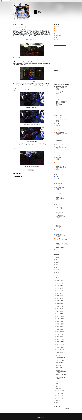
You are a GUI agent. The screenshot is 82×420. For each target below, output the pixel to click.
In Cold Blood (58, 162)
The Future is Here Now (60, 198)
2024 (57, 256)
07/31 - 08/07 (59, 313)
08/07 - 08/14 (59, 311)
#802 (56, 184)
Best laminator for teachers (60, 108)
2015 (57, 270)
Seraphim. (58, 206)
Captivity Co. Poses (60, 132)
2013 (57, 274)
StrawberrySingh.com (60, 166)
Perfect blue (58, 355)
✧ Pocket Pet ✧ (58, 158)
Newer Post (15, 207)
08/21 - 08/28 (59, 308)
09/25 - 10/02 (59, 300)
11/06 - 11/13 (59, 290)
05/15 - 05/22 (59, 331)
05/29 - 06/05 (59, 328)
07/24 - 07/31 (59, 314)
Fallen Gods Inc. (59, 123)
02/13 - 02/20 (59, 352)
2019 (57, 264)
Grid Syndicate (59, 107)
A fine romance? (59, 388)
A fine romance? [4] (60, 354)
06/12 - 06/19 (59, 324)
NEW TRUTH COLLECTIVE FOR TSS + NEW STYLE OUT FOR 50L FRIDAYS (62, 119)
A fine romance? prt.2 (60, 381)
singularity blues (58, 226)
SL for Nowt (58, 192)
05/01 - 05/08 (59, 334)
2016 (57, 269)
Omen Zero (58, 30)
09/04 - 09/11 (59, 305)
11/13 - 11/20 (59, 288)
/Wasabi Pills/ (58, 117)
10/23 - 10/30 (59, 293)
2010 (57, 400)
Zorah (57, 39)
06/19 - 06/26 (59, 323)
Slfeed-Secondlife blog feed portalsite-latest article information (61, 102)
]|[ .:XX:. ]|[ (58, 249)
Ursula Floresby (59, 35)
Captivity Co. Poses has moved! (61, 133)
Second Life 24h (59, 197)
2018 (57, 265)
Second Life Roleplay (60, 247)
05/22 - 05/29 (59, 329)
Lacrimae (57, 124)
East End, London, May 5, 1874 (61, 239)
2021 (57, 261)
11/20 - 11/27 (59, 287)
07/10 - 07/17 (59, 318)
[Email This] (28, 170)
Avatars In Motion (59, 229)
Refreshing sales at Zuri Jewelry (61, 92)
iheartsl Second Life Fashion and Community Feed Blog (61, 87)
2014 (57, 272)
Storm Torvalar (58, 33)
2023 (57, 257)
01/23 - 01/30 (59, 393)
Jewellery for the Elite (60, 385)
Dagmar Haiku (58, 26)
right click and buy (59, 157)
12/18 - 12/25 (59, 280)
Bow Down (57, 88)
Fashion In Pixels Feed (60, 96)
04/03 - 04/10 (59, 341)
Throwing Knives (58, 129)
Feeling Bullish (58, 188)
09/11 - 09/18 (59, 303)
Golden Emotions (59, 362)
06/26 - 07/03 (59, 321)
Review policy (21, 20)
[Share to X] (31, 170)
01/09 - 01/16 (59, 396)
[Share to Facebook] (32, 170)
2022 (57, 259)
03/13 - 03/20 (59, 346)
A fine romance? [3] (60, 360)
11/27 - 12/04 (59, 285)
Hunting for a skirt (59, 359)
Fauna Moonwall (59, 28)
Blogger (43, 417)
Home (14, 20)
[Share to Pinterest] (33, 170)
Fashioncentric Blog (60, 91)
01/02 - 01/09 (59, 398)
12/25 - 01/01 (59, 278)
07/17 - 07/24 (59, 316)
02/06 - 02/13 (59, 390)
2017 (57, 267)
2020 (57, 262)
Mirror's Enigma (59, 140)
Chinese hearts (59, 380)
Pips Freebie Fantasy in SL (61, 187)
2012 (57, 275)
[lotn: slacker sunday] (60, 386)
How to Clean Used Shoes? (60, 216)
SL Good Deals (59, 183)
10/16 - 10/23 (59, 295)
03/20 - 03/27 (59, 344)
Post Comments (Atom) (34, 210)
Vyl (56, 37)
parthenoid (58, 225)
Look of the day (59, 367)
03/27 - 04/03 (59, 342)
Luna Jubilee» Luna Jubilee (61, 152)
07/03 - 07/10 (59, 319)
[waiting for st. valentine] (61, 374)
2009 (57, 402)
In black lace (58, 383)
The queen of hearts (60, 368)
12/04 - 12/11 (59, 283)
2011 (57, 277)
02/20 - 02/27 (59, 351)
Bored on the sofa (59, 365)
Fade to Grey (58, 146)
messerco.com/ (59, 128)
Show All (68, 111)
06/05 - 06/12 (59, 326)
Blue (57, 364)
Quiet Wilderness (59, 230)
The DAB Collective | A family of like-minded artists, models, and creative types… (62, 244)
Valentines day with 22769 (61, 375)
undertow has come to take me (61, 235)
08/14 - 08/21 (59, 310)
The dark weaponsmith (60, 357)
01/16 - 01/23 (59, 395)
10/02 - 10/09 (59, 298)
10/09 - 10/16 (59, 296)
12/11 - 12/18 (59, 282)
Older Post (48, 207)
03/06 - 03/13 (59, 347)
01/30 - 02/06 (59, 392)
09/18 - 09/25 (59, 301)
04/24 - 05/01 (59, 336)
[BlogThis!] (29, 170)
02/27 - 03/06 (59, 349)
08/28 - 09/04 (59, 306)
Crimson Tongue (59, 238)
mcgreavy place (59, 234)
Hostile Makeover (59, 212)
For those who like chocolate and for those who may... (61, 371)
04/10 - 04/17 (59, 339)
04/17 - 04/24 (59, 337)
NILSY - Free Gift (59, 104)
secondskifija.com (59, 215)
